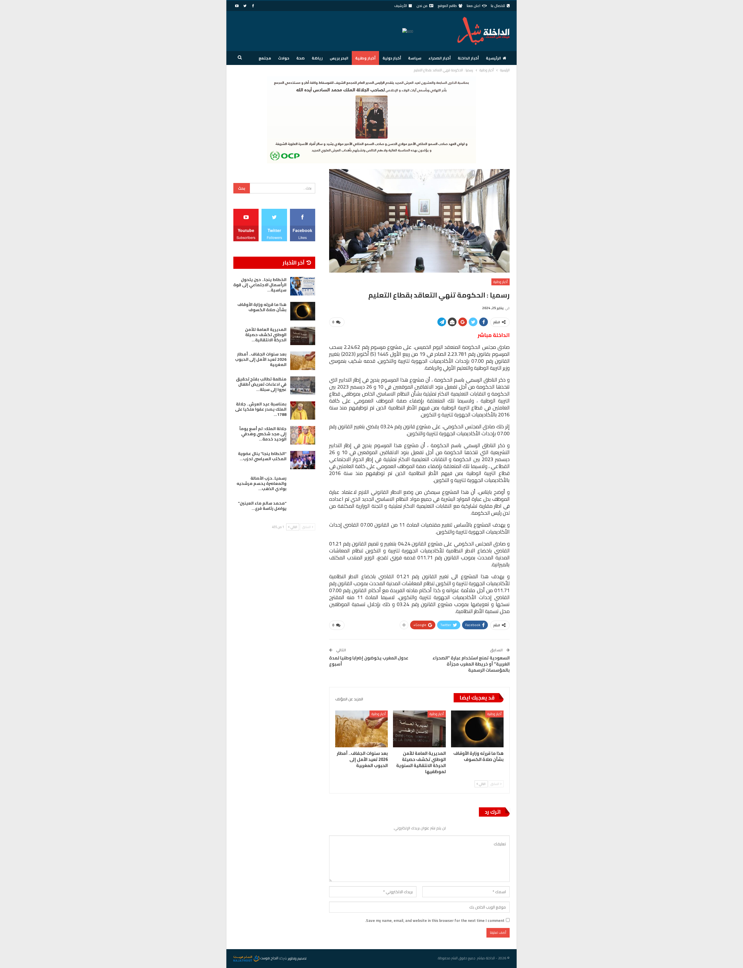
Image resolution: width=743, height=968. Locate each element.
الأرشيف (400, 5)
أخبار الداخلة (468, 58)
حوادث (283, 58)
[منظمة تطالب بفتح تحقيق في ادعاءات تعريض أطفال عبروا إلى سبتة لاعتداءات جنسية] (302, 385)
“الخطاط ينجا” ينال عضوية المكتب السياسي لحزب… (262, 456)
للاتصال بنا (498, 5)
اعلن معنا (473, 5)
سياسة (414, 58)
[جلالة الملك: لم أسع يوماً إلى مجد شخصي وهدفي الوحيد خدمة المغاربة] (302, 435)
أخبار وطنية (365, 58)
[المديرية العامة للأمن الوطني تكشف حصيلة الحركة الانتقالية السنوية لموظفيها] (419, 728)
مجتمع (265, 58)
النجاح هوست (268, 958)
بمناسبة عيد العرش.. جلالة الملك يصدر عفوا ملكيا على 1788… (260, 409)
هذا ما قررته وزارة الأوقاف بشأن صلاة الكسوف (261, 307)
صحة (300, 58)
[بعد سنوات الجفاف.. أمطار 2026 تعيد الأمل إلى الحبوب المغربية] (361, 728)
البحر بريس (339, 58)
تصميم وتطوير (297, 958)
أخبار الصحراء (439, 58)
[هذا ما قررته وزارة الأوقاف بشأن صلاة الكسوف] (477, 728)
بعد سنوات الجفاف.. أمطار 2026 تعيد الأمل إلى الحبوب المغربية (260, 359)
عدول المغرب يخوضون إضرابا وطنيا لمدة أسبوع (368, 661)
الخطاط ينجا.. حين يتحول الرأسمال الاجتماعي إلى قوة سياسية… (259, 285)
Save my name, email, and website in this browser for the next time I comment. (434, 920)
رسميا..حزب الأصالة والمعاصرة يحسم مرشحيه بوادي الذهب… (261, 483)
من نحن (422, 5)
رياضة (317, 58)
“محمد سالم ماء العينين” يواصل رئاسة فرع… (262, 505)
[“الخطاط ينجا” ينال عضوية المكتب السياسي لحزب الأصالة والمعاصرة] (302, 460)
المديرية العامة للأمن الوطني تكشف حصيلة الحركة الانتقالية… (265, 335)
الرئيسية (493, 58)
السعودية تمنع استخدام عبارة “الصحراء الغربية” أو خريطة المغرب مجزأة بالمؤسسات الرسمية (471, 664)
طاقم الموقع (447, 5)
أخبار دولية (392, 58)
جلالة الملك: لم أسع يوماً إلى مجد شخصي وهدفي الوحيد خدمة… (262, 434)
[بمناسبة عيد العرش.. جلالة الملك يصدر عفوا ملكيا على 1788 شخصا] (302, 410)
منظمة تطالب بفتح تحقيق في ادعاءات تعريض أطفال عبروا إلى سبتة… (261, 384)
